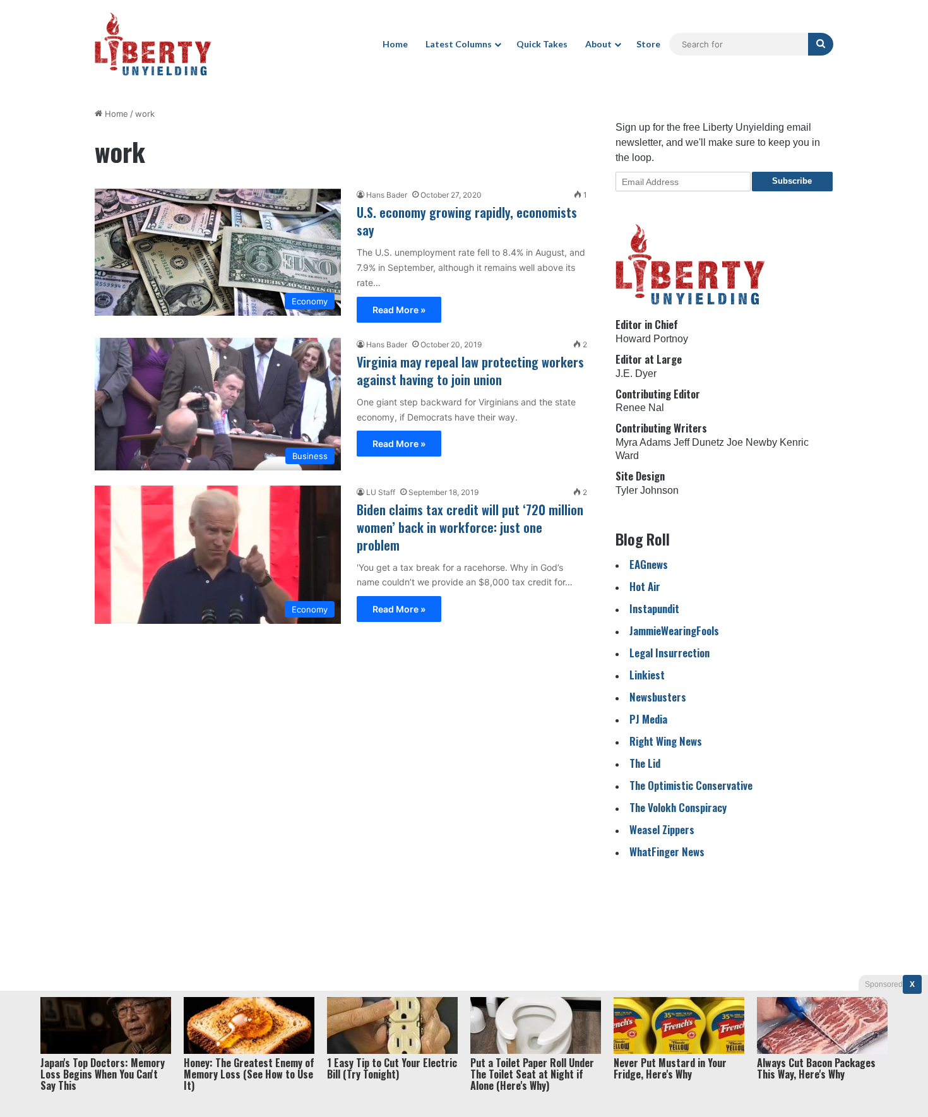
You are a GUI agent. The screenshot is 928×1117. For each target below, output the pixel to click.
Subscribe (792, 181)
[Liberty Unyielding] (153, 44)
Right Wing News (665, 741)
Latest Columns (458, 44)
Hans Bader (386, 195)
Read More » (398, 309)
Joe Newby (752, 442)
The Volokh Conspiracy (678, 807)
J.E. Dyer (636, 373)
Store (648, 44)
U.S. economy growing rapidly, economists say (467, 221)
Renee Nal (640, 407)
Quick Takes (542, 44)
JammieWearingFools (674, 630)
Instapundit (654, 608)
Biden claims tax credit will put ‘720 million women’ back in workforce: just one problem (470, 527)
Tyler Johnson (647, 490)
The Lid (644, 763)
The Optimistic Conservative (691, 785)
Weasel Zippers (661, 829)
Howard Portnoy (652, 338)
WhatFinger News (667, 851)
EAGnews (648, 564)
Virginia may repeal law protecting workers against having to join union (470, 370)
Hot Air (644, 586)
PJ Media (648, 719)
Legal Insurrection (669, 652)
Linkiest (647, 675)
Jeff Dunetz (699, 442)
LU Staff (380, 492)
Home (395, 44)
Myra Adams (643, 442)
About (598, 44)
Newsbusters (657, 697)
